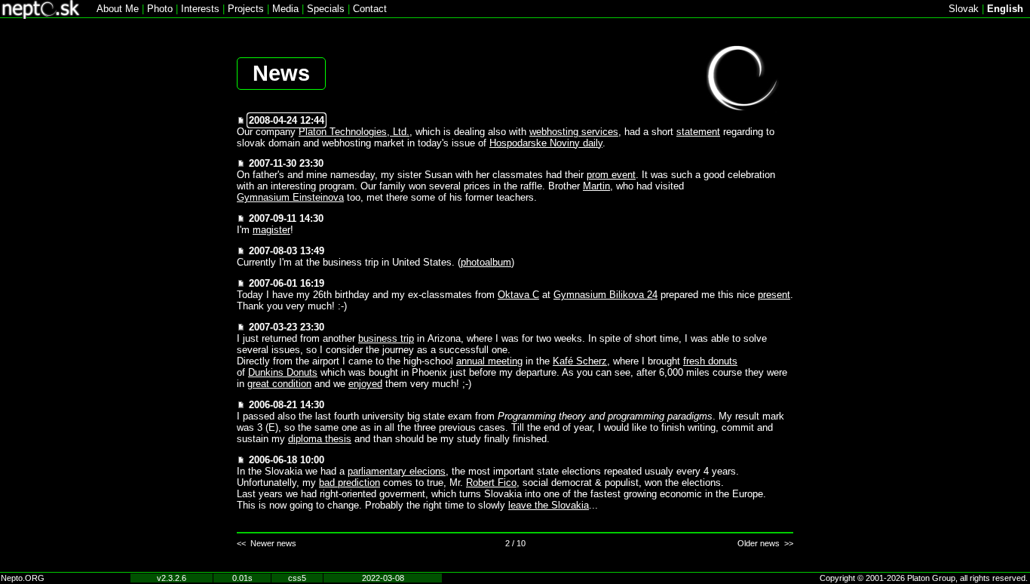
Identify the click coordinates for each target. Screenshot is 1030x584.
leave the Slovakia (548, 505)
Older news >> (765, 543)
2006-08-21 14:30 (286, 404)
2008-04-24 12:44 (286, 120)
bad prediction (349, 482)
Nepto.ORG (22, 577)
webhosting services (573, 131)
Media (285, 8)
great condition (279, 383)
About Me (118, 8)
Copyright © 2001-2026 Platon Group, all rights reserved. (924, 577)
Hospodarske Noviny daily (545, 143)
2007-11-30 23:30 (286, 163)
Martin (596, 186)
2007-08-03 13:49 (286, 251)
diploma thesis (319, 438)
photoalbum (486, 262)
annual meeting (489, 361)
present (774, 294)
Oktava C (518, 294)
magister (271, 229)
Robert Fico (491, 482)
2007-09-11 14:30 (286, 218)
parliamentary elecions (397, 471)
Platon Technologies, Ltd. (354, 131)
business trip (386, 338)
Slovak (964, 8)
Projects (246, 8)
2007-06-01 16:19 (286, 283)
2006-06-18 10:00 (286, 460)
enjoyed (365, 383)
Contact (370, 8)
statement (698, 131)
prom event (611, 174)
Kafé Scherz (580, 361)
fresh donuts (710, 361)
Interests (200, 8)
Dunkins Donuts (282, 372)
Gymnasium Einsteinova (290, 197)
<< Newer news (266, 543)
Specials (326, 8)
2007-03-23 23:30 (286, 327)
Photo (160, 8)
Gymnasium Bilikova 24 (605, 294)
